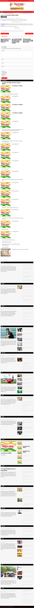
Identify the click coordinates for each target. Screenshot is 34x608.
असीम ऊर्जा (2, 511)
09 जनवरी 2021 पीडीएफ (5, 169)
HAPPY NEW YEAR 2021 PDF (6, 242)
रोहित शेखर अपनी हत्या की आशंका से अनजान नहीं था (7, 419)
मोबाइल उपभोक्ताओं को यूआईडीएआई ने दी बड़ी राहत (28, 432)
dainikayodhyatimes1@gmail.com (10, 18)
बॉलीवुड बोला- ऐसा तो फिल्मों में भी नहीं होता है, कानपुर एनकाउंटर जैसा (27, 355)
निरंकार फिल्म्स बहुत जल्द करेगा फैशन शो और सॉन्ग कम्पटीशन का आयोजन (27, 364)
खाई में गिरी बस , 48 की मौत (26, 436)
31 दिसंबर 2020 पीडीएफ (5, 247)
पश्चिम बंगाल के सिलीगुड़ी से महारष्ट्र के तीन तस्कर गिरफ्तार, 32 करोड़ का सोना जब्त (27, 529)
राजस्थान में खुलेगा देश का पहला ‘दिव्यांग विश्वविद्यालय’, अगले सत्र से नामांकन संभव (27, 600)
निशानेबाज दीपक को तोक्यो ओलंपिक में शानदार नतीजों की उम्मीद (28, 375)
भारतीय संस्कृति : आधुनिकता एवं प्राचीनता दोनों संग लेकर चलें (28, 520)
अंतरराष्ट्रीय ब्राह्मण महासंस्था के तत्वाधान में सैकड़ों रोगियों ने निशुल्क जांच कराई (27, 541)
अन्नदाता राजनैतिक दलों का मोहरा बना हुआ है (27, 523)
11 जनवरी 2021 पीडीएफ (15, 152)
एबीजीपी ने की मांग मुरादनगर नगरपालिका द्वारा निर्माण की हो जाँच (10, 207)
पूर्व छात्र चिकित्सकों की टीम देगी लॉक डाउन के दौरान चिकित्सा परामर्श (7, 542)
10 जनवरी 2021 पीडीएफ (15, 160)
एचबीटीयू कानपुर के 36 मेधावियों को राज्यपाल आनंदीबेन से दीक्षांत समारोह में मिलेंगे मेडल (12, 180)
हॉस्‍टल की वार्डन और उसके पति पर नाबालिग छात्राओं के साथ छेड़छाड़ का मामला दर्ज (8, 591)
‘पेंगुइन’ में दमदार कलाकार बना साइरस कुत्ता (27, 366)
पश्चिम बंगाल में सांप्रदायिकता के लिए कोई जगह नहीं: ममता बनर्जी (28, 535)
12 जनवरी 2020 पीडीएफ (15, 144)
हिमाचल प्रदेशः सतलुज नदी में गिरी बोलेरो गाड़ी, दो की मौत (28, 423)
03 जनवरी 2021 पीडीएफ (15, 221)
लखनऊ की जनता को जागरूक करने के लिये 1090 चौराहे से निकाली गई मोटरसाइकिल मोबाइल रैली (11, 245)
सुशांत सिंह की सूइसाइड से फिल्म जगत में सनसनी (7, 339)
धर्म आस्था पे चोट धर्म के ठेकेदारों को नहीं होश (6, 265)
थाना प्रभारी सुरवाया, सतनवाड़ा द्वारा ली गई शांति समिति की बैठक (28, 494)
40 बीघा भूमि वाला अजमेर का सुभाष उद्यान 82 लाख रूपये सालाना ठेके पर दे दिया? (27, 594)
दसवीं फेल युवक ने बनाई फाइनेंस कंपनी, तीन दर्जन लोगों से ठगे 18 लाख (27, 591)
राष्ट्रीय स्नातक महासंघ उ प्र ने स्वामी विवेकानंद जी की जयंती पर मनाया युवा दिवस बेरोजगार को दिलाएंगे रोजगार (12, 141)
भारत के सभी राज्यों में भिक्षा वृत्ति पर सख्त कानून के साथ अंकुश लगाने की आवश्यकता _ (28, 511)
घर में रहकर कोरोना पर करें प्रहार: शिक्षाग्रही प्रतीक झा (27, 499)
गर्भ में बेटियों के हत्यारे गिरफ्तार (26, 597)
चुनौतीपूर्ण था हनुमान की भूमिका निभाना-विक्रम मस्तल (28, 369)
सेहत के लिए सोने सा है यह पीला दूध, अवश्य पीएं (28, 553)
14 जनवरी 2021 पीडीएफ (15, 121)
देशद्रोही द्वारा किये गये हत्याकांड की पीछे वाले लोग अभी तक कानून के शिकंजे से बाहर (8, 579)
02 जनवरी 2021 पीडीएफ (5, 229)
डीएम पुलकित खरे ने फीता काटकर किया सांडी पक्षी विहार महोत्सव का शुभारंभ (27, 300)
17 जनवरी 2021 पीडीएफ (15, 96)
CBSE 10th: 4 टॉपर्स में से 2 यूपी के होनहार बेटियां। (27, 532)
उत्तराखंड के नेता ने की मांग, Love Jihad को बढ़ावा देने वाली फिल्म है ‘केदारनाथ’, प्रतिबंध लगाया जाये (28, 428)
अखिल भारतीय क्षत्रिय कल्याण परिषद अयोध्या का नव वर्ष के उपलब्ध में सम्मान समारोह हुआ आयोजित (12, 219)
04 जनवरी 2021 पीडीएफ (15, 209)
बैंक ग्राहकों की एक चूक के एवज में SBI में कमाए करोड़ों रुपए (28, 582)
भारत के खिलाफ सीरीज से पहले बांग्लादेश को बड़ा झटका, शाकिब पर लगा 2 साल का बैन (28, 391)
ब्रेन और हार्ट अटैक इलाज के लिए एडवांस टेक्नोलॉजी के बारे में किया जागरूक (27, 546)
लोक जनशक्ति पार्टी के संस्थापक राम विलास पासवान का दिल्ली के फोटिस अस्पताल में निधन (27, 280)
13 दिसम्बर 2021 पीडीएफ (15, 132)
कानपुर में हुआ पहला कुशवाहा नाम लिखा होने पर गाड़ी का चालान (28, 323)
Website (3, 66)
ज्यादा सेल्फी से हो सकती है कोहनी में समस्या (27, 558)
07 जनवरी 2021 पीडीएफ (15, 182)
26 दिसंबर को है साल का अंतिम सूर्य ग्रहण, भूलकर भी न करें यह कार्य (27, 405)
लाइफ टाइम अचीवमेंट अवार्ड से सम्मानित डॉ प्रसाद (27, 320)
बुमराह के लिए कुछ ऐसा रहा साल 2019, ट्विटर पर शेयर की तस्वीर (28, 383)
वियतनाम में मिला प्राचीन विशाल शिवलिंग (27, 290)
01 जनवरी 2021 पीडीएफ (15, 231)
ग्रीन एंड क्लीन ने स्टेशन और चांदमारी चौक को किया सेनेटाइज (28, 334)
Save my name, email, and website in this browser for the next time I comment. (4, 73)
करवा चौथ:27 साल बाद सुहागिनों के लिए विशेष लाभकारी (8, 528)
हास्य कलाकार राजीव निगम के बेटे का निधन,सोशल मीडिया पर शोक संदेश (27, 273)
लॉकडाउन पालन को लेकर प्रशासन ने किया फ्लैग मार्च (28, 348)
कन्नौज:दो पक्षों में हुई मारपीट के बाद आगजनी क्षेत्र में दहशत (5, 33)
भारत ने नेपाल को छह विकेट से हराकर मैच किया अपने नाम (28, 387)
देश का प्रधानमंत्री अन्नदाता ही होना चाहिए (27, 517)
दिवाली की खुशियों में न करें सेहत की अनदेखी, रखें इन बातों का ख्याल (28, 411)
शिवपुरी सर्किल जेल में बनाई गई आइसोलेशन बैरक (28, 496)
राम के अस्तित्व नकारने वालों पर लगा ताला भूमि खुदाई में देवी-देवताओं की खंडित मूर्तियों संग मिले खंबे (28, 296)
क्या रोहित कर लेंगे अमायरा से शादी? (26, 358)
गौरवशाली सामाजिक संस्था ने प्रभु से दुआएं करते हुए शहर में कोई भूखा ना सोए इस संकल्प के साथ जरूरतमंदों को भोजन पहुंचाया (28, 504)
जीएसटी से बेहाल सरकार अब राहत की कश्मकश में (28, 515)
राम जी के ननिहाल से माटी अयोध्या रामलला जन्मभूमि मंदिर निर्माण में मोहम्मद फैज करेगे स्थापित (28, 286)
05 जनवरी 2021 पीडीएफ (15, 199)
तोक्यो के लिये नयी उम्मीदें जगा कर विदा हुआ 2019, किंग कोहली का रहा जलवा (27, 379)
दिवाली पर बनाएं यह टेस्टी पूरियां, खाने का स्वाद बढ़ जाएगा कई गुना (28, 550)
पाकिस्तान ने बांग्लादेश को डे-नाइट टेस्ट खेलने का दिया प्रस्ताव (7, 385)
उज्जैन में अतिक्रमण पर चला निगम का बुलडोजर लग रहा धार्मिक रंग (20, 249)
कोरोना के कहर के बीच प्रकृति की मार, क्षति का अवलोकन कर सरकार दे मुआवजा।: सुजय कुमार (28, 329)
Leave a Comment (19, 18)
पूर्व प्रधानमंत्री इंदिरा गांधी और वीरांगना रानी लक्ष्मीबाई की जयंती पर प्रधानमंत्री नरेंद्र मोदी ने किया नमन (28, 269)
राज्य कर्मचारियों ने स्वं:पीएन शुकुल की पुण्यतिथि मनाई (29, 33)
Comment (3, 50)
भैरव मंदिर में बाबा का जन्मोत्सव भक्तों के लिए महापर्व (7, 398)
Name (3, 59)
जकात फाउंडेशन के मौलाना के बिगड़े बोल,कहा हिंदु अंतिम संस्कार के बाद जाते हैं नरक (8, 287)
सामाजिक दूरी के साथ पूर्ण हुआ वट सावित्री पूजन (28, 402)
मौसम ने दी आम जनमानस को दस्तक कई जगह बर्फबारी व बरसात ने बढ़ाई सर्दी (27, 419)
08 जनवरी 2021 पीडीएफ (15, 171)
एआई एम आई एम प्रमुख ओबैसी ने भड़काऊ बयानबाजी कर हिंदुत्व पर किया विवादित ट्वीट (27, 265)
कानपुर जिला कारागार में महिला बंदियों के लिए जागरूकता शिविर (10, 94)
